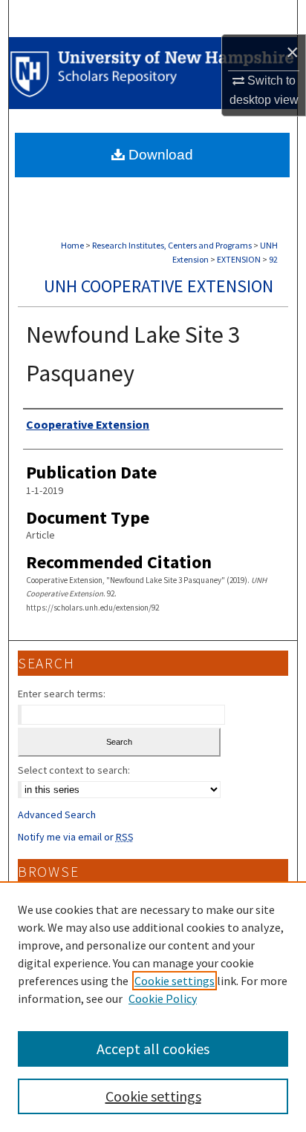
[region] (153, 1006)
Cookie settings (174, 980)
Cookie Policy (162, 998)
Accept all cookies (153, 1048)
